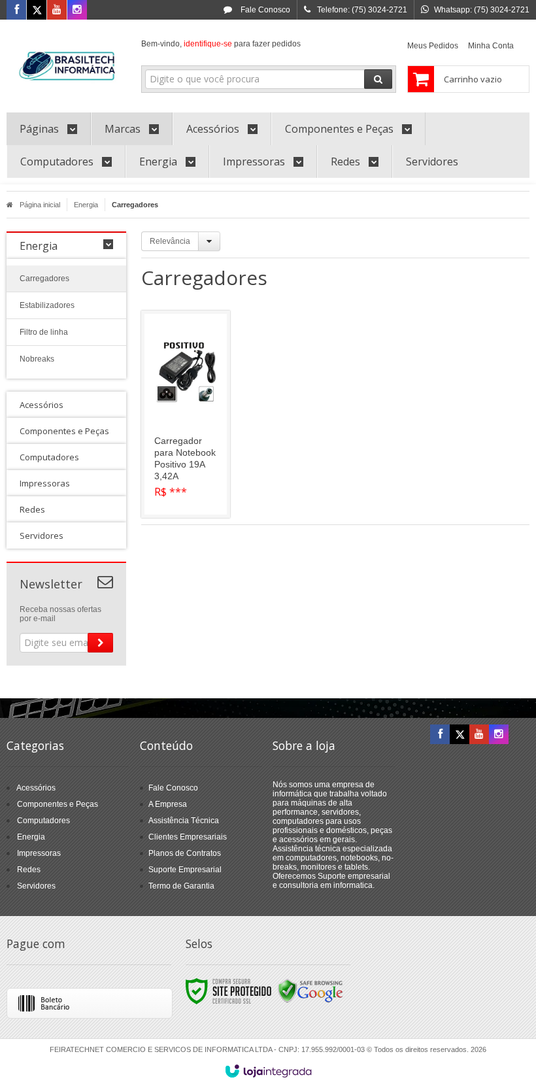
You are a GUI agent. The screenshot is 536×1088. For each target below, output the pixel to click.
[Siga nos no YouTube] (479, 735)
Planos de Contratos (184, 853)
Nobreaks (37, 359)
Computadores (43, 820)
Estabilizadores (47, 305)
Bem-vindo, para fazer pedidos (221, 43)
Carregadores (44, 278)
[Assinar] (100, 643)
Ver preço (193, 457)
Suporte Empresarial (185, 869)
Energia (86, 205)
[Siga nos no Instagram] (77, 10)
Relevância (170, 241)
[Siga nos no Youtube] (57, 10)
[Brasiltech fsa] (66, 62)
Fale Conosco (264, 9)
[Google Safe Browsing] (310, 990)
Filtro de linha (44, 332)
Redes (29, 869)
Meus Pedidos (432, 45)
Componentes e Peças (57, 804)
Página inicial (40, 205)
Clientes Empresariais (187, 837)
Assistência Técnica (183, 820)
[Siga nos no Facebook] (16, 10)
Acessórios (36, 787)
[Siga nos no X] (36, 10)
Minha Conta (491, 45)
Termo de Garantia (181, 886)
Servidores (36, 886)
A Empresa (167, 804)
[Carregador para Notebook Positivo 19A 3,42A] (185, 414)
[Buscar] (378, 79)
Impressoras (39, 853)
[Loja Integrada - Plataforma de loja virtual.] (268, 1071)
